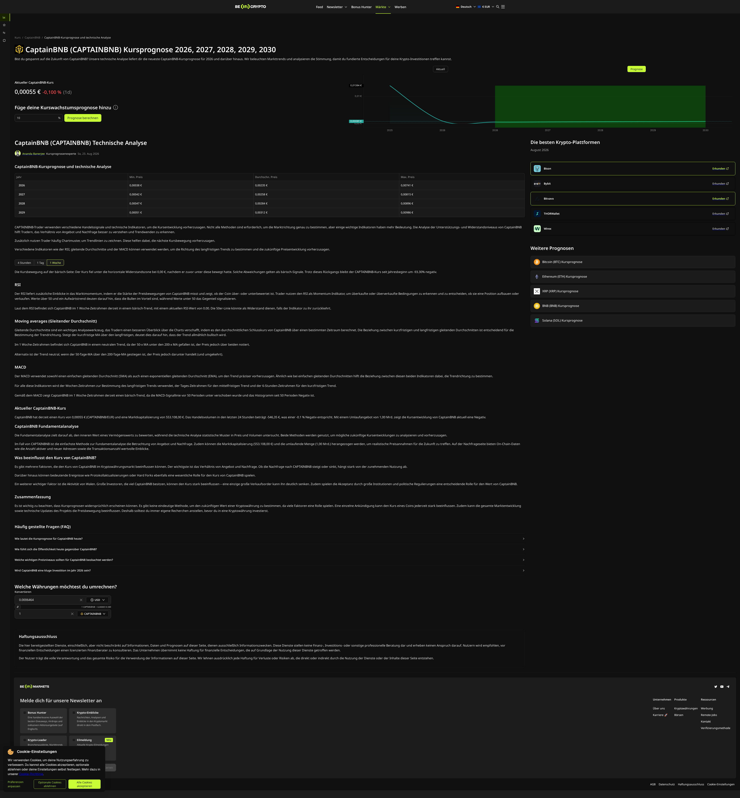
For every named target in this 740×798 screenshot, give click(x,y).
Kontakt (706, 721)
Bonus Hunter (361, 7)
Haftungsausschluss (691, 784)
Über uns (659, 708)
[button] (270, 538)
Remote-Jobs (709, 715)
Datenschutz (667, 784)
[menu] (5, 28)
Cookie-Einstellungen (721, 784)
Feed (319, 7)
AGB (653, 784)
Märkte (381, 7)
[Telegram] (728, 687)
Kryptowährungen (686, 708)
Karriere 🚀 (660, 715)
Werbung (707, 708)
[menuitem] (5, 17)
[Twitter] (716, 687)
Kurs (18, 37)
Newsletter (335, 7)
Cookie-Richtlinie (31, 774)
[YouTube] (722, 687)
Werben (400, 7)
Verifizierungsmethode (715, 728)
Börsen (678, 715)
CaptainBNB (32, 37)
